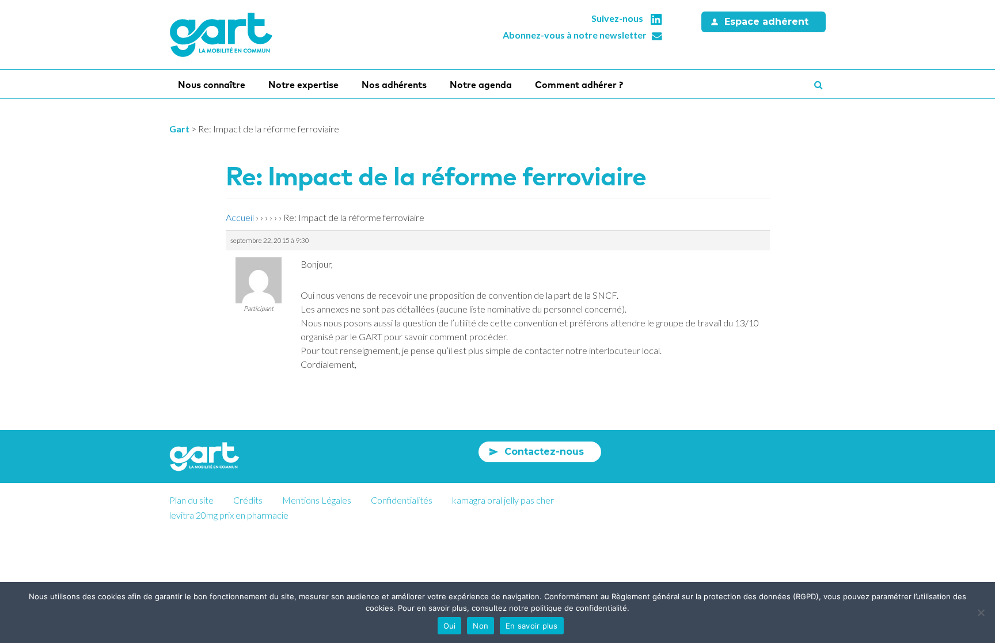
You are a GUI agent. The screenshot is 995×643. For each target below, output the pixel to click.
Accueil (240, 217)
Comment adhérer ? (579, 84)
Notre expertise (303, 84)
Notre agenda (481, 84)
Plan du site (191, 499)
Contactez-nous (544, 451)
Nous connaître (211, 84)
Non (480, 625)
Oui (449, 625)
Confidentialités (401, 499)
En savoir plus (532, 625)
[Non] (980, 612)
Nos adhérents (394, 84)
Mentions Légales (316, 499)
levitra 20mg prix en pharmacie (228, 514)
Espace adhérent (766, 21)
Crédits (248, 499)
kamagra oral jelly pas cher (503, 499)
